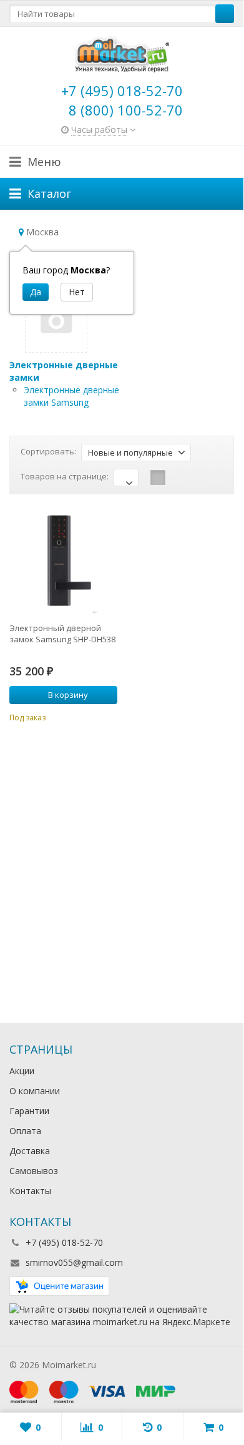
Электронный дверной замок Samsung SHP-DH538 (62, 633)
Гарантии (29, 1111)
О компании (34, 1091)
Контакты (30, 1191)
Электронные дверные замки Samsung (71, 396)
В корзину (68, 694)
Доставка (29, 1151)
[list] (177, 477)
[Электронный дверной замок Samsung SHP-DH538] (63, 561)
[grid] (157, 477)
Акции (21, 1071)
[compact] (196, 477)
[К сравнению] (91, 716)
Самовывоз (33, 1171)
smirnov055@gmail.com (74, 1262)
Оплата (25, 1131)
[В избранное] (109, 716)
